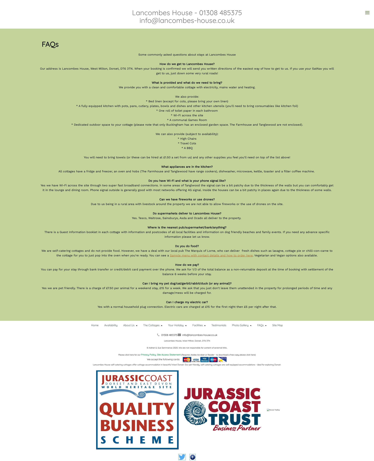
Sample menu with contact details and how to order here (211, 255)
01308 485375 (169, 335)
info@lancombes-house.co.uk (199, 335)
